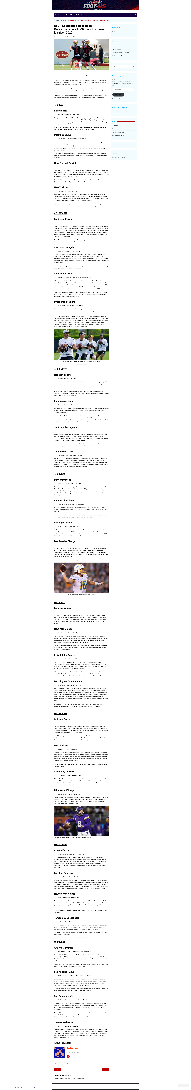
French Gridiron (116, 46)
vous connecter (64, 1078)
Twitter (59, 1063)
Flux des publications (117, 129)
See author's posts (74, 1052)
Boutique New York (117, 56)
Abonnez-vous (118, 94)
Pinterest (67, 1063)
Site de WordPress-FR (118, 135)
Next (104, 1070)
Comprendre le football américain (120, 52)
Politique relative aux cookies (42, 1087)
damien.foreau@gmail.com (119, 157)
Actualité (60, 15)
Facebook (55, 1063)
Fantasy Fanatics (116, 49)
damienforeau (59, 36)
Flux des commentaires (118, 132)
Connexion (115, 125)
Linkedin (63, 1063)
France (83, 15)
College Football (74, 15)
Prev (58, 1070)
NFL (66, 15)
